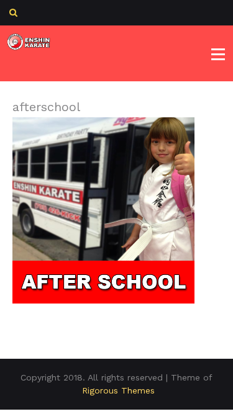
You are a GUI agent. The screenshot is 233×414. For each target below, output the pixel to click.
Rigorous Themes (118, 390)
